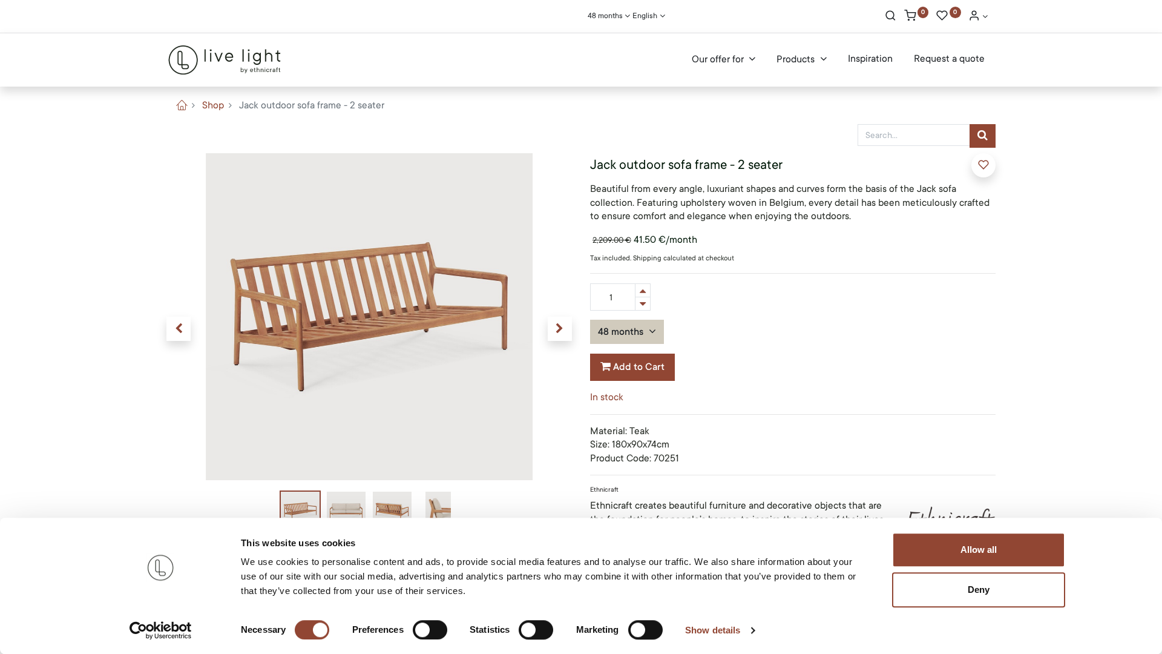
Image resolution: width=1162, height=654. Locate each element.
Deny (979, 589)
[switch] (430, 629)
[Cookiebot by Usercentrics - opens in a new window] (161, 630)
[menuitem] (870, 59)
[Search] (890, 17)
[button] (178, 329)
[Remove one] (642, 303)
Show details (712, 630)
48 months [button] (622, 332)
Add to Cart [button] (638, 367)
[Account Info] (978, 17)
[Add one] (642, 290)
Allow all (978, 549)
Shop (213, 105)
